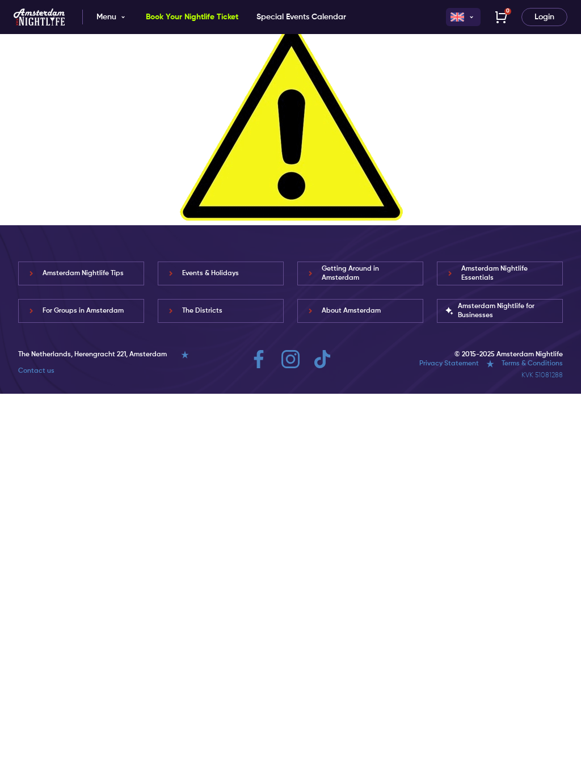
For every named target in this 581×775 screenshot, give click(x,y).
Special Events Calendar (301, 17)
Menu (106, 17)
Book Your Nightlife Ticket (192, 17)
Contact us (36, 371)
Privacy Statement (449, 363)
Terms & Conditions (532, 363)
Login (544, 17)
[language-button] (463, 17)
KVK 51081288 (542, 375)
